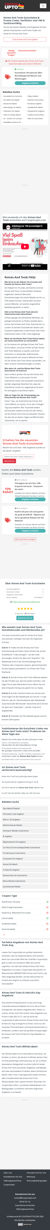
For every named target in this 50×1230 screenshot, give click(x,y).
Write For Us (25, 1201)
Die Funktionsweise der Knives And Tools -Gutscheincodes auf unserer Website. (26, 62)
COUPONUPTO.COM (30, 1216)
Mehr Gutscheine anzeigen (25, 539)
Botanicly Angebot (35, 103)
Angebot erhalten (30, 83)
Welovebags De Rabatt (12, 107)
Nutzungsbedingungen (37, 1180)
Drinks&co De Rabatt (12, 111)
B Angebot (7, 836)
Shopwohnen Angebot (36, 111)
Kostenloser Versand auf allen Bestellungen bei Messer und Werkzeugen (28, 75)
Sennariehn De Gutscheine (14, 96)
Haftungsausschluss (12, 1180)
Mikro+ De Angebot (11, 819)
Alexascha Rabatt (10, 103)
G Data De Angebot (11, 870)
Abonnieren (9, 461)
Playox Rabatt (33, 96)
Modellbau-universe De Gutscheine (17, 122)
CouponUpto (9, 1184)
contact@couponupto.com (25, 1198)
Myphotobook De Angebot (14, 842)
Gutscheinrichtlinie (27, 50)
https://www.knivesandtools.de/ (26, 602)
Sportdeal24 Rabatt (11, 808)
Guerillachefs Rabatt (35, 107)
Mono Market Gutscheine (14, 881)
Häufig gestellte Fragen (11, 52)
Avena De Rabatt (10, 864)
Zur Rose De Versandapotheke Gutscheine (21, 847)
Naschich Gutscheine (35, 100)
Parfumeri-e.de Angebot (13, 814)
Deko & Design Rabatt (12, 115)
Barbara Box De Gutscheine (15, 875)
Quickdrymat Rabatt (11, 886)
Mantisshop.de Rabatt (12, 825)
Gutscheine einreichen (25, 1205)
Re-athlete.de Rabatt (12, 100)
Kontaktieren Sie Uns (13, 1176)
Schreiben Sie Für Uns (36, 1172)
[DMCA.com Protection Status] (25, 1224)
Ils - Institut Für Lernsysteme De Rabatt (19, 118)
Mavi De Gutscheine (35, 118)
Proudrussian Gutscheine (14, 853)
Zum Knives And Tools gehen (25, 39)
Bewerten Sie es (25, 618)
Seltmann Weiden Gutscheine (16, 830)
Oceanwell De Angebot (13, 858)
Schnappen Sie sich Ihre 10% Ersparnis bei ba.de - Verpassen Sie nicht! (29, 486)
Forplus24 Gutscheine (36, 115)
